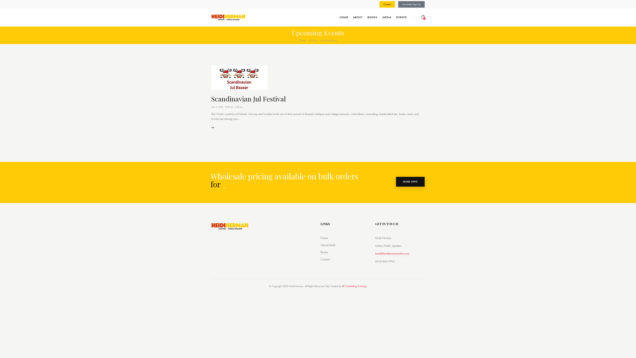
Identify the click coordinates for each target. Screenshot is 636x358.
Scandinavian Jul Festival (248, 98)
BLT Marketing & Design (354, 286)
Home (302, 40)
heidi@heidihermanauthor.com (392, 253)
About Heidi (327, 245)
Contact (325, 259)
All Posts (313, 40)
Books (324, 252)
